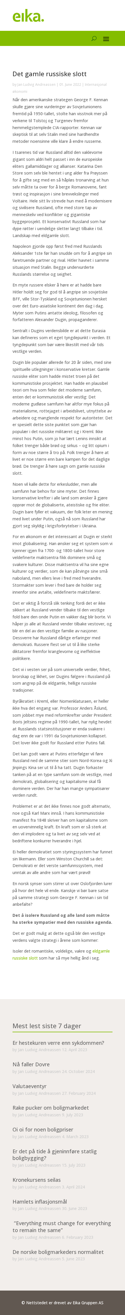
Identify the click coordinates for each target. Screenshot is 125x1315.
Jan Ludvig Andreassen (36, 84)
